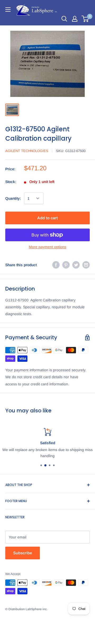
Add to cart (47, 218)
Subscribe (22, 553)
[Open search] (64, 19)
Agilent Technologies (26, 151)
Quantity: (13, 198)
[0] (85, 19)
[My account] (74, 19)
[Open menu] (8, 9)
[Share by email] (86, 265)
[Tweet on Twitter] (76, 265)
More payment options (47, 247)
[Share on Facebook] (56, 265)
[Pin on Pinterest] (66, 265)
